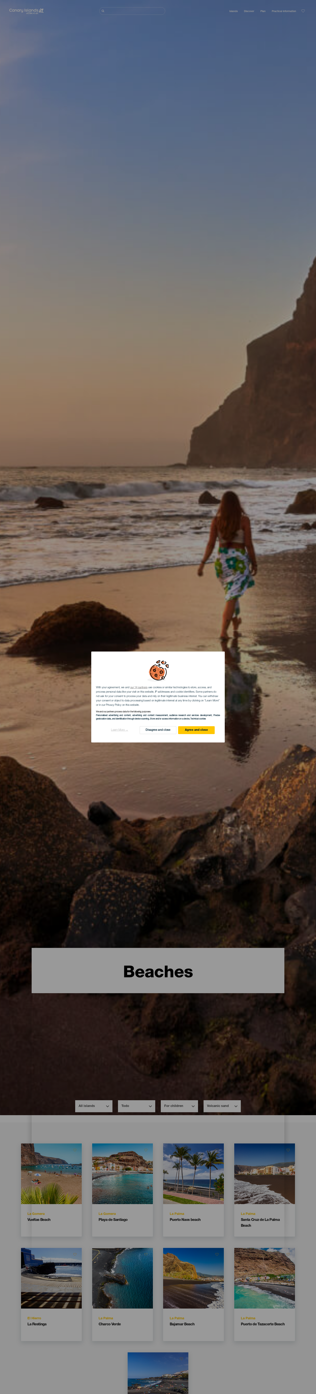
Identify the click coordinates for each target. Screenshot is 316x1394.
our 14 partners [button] (139, 687)
